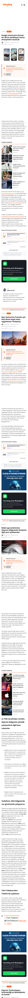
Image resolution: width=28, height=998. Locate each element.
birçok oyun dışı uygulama (15, 202)
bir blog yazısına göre (12, 93)
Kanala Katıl (14, 278)
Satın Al (9, 236)
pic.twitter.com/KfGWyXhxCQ (11, 915)
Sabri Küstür (6, 42)
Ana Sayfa (3, 31)
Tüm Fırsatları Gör (13, 250)
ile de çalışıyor (15, 381)
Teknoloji (9, 31)
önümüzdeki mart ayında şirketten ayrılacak (12, 216)
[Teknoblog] (7, 4)
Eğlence (8, 313)
